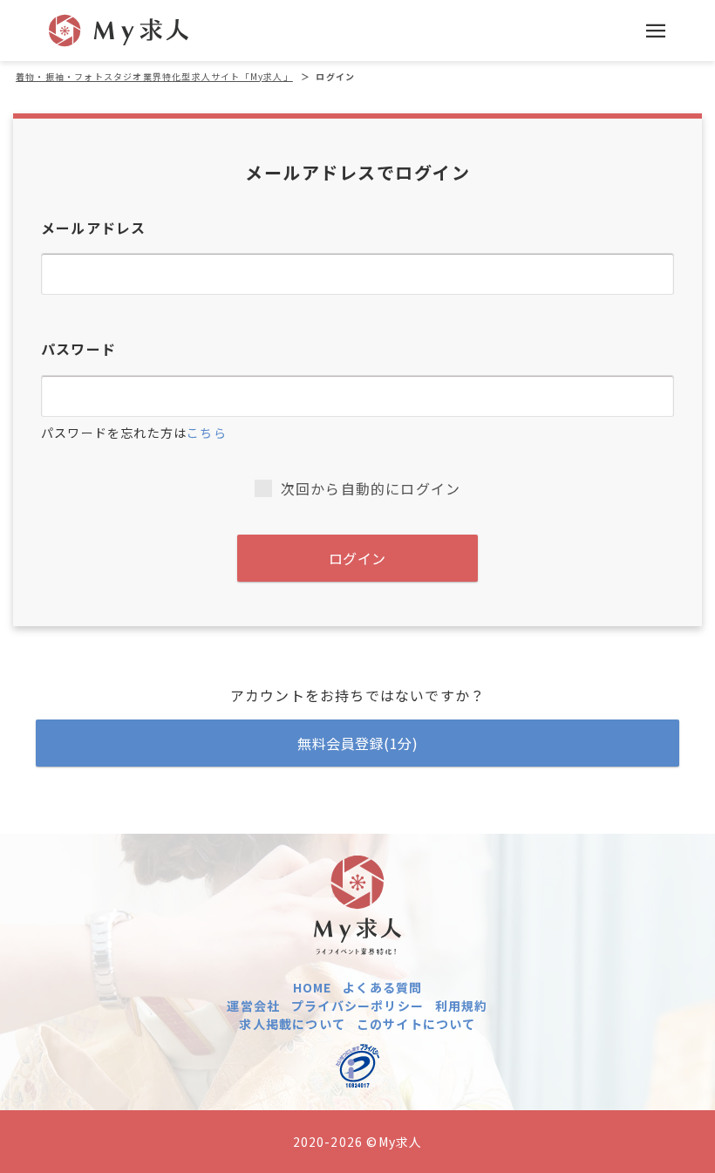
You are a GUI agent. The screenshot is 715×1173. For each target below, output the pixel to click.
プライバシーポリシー (357, 1005)
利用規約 (461, 1005)
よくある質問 (382, 987)
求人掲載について (292, 1024)
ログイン (357, 558)
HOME (312, 987)
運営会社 (253, 1005)
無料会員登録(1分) (357, 743)
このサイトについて (416, 1024)
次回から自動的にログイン (370, 488)
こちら (207, 432)
